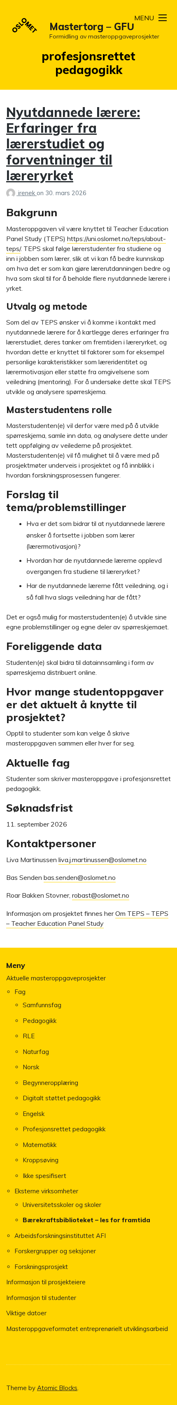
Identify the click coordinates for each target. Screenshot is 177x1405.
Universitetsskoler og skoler (62, 1205)
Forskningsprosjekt (41, 1267)
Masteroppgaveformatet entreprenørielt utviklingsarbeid (87, 1329)
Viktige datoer (26, 1313)
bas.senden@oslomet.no (80, 877)
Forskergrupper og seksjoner (55, 1251)
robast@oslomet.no (100, 895)
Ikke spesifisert (44, 1176)
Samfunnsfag (42, 1005)
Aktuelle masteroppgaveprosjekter (56, 978)
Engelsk (33, 1114)
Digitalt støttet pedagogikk (61, 1098)
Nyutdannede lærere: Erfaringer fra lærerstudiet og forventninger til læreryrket (73, 144)
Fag (20, 992)
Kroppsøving (40, 1160)
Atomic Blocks (57, 1388)
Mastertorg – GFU (91, 26)
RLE (29, 1036)
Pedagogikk (39, 1021)
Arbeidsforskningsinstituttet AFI (60, 1236)
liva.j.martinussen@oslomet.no (102, 859)
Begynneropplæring (50, 1083)
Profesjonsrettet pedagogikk (64, 1129)
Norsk (31, 1067)
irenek (27, 193)
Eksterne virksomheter (46, 1191)
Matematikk (39, 1145)
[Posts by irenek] (12, 193)
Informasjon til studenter (41, 1298)
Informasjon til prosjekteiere (46, 1282)
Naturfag (36, 1052)
